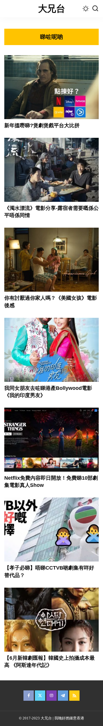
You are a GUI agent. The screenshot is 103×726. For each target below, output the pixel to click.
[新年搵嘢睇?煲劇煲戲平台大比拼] (51, 87)
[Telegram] (63, 695)
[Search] (95, 8)
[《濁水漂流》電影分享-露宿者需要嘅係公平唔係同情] (51, 170)
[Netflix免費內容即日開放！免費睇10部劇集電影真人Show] (51, 440)
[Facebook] (28, 695)
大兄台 (51, 8)
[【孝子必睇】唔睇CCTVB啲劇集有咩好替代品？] (51, 529)
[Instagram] (51, 695)
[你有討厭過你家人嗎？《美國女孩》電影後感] (51, 260)
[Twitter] (40, 695)
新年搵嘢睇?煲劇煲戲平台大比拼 (42, 125)
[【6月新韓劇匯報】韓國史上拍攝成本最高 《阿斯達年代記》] (51, 620)
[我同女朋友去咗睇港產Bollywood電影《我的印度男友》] (51, 350)
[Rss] (74, 695)
